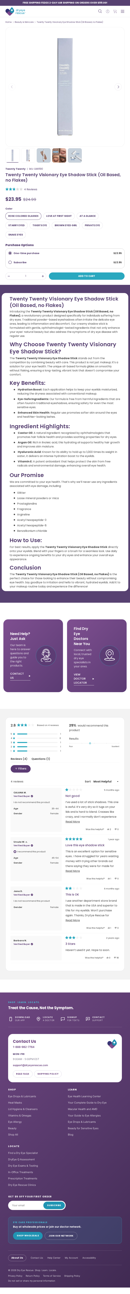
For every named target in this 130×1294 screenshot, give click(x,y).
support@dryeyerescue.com (30, 1065)
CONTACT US (17, 676)
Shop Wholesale (28, 1235)
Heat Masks (15, 1102)
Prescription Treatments (22, 1178)
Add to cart (86, 276)
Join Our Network (61, 1235)
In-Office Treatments (20, 1172)
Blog (70, 1134)
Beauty (12, 1128)
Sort (88, 781)
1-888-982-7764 (24, 1047)
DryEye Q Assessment (21, 1159)
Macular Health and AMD (82, 1109)
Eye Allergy (15, 1121)
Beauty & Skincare (24, 22)
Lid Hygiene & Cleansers (23, 1109)
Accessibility (89, 1257)
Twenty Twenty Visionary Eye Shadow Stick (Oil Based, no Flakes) (70, 22)
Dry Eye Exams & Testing (23, 1165)
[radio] (65, 253)
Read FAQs (22, 1073)
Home (8, 22)
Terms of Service (52, 1275)
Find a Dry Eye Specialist (23, 1153)
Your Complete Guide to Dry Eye (87, 1102)
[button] (115, 11)
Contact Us (37, 1257)
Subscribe (54, 1205)
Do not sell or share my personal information (31, 1280)
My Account (71, 1257)
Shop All (13, 1134)
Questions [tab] (40, 759)
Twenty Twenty (15, 169)
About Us (17, 1257)
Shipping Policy (48, 1073)
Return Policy (33, 1275)
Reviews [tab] (19, 759)
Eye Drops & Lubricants (22, 1096)
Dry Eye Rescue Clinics (22, 1185)
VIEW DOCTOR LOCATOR (80, 679)
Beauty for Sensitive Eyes (83, 1128)
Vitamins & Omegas (19, 1115)
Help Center (53, 1257)
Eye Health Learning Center (84, 1096)
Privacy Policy (15, 1275)
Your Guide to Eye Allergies (84, 1115)
